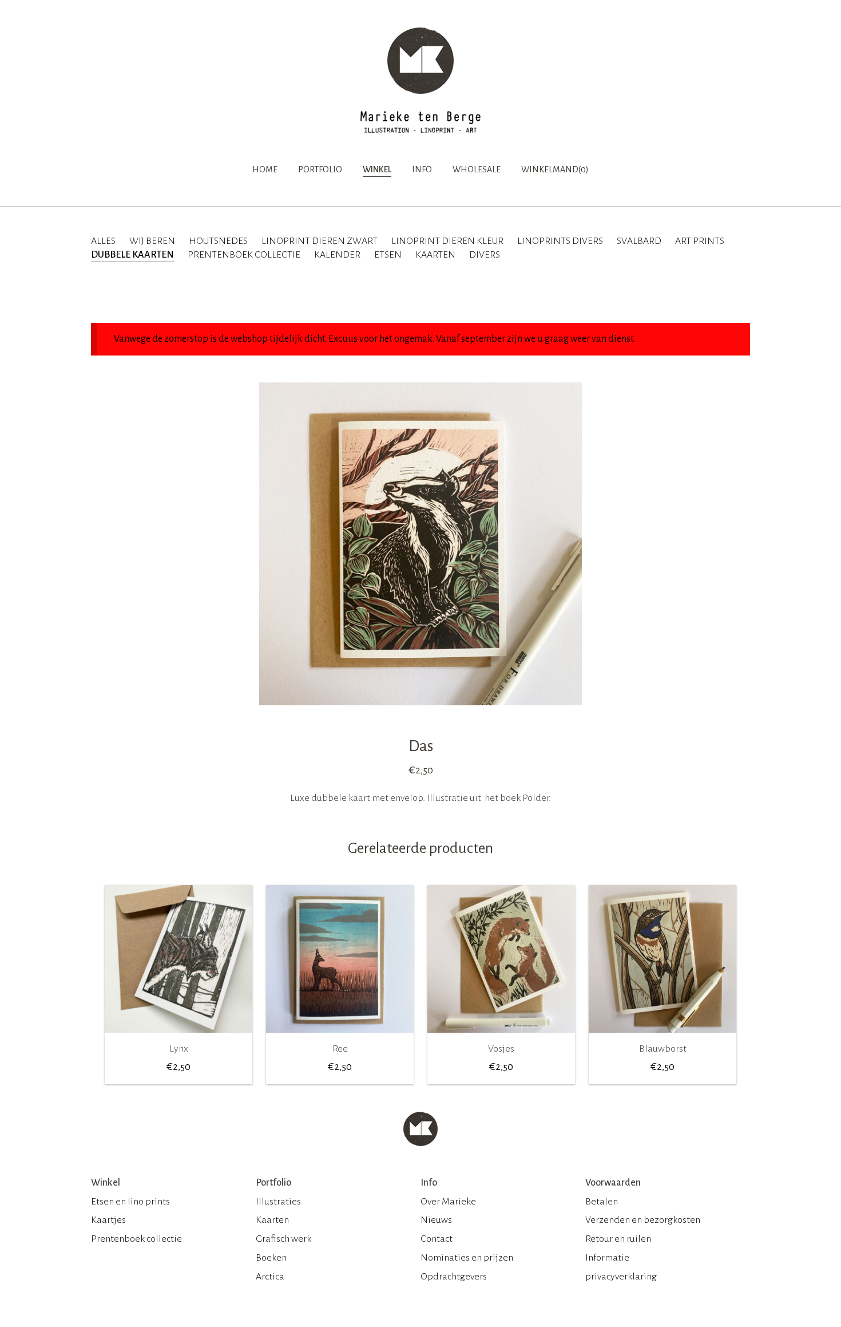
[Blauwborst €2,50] (662, 1037)
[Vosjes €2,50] (501, 1037)
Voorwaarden (613, 1183)
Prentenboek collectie (244, 255)
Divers (484, 255)
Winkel (377, 169)
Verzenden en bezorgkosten (642, 1220)
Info (422, 169)
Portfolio (320, 169)
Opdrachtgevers (453, 1276)
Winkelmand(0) (555, 169)
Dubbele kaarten (132, 255)
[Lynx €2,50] (178, 1037)
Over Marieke (448, 1201)
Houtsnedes (218, 241)
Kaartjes (108, 1220)
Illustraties (278, 1201)
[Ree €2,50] (340, 1037)
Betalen (601, 1201)
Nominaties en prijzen (466, 1258)
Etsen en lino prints (130, 1201)
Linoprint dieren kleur (447, 241)
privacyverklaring (621, 1276)
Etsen (388, 255)
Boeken (271, 1258)
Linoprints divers (560, 241)
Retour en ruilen (618, 1239)
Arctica (270, 1276)
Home (264, 169)
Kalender (337, 255)
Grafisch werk (283, 1239)
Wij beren (152, 241)
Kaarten (435, 255)
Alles (103, 241)
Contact (436, 1239)
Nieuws (436, 1220)
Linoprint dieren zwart (319, 241)
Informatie (607, 1258)
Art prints (699, 241)
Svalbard (639, 241)
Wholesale (477, 169)
